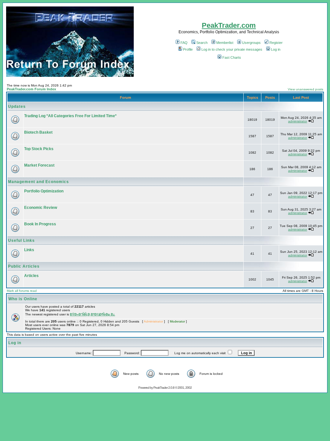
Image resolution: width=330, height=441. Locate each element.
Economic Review (40, 207)
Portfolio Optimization (43, 191)
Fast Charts (231, 57)
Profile (188, 49)
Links (29, 250)
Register (276, 43)
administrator (297, 121)
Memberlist (224, 43)
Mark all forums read (22, 290)
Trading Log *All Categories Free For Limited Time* (70, 116)
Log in (275, 49)
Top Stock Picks (38, 149)
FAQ (184, 43)
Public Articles (24, 266)
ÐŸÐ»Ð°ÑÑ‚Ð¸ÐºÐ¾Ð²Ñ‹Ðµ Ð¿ (92, 314)
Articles (31, 275)
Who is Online (22, 299)
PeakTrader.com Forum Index (31, 89)
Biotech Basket (38, 132)
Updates (17, 106)
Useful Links (21, 240)
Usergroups (251, 43)
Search (202, 43)
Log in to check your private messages (231, 49)
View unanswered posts (305, 89)
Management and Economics (38, 181)
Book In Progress (40, 224)
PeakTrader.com (229, 25)
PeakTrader (160, 387)
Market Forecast (39, 165)
